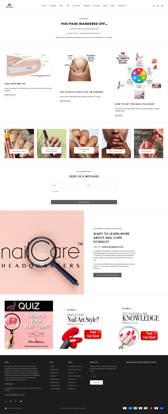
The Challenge (55, 389)
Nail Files (53, 376)
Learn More (118, 115)
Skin (67, 6)
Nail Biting (71, 389)
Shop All (53, 6)
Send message (84, 202)
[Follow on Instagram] (11, 401)
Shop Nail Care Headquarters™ (52, 150)
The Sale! (96, 6)
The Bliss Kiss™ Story (75, 366)
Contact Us (122, 6)
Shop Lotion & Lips (115, 151)
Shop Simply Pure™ (19, 151)
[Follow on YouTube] (21, 401)
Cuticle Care (72, 386)
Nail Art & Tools (55, 386)
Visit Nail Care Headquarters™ (107, 275)
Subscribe (96, 382)
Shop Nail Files (146, 151)
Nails (61, 6)
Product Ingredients (74, 376)
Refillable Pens (55, 379)
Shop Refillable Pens (84, 150)
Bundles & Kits (55, 382)
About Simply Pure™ (75, 370)
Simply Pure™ (54, 370)
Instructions (72, 379)
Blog (112, 6)
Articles (70, 373)
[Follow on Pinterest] (16, 401)
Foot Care (76, 6)
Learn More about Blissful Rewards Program (141, 362)
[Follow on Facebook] (6, 401)
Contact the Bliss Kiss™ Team (15, 395)
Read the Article (10, 95)
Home (44, 6)
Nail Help (86, 6)
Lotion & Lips (54, 373)
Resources (71, 382)
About (105, 6)
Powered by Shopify (79, 408)
